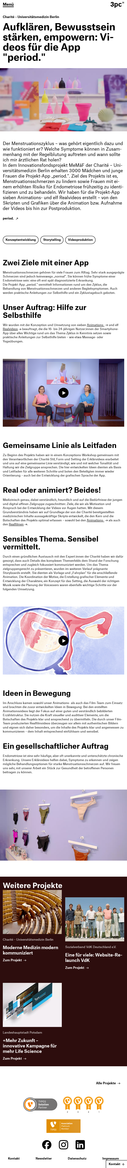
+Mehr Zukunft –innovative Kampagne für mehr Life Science (30, 1046)
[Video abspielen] (64, 393)
